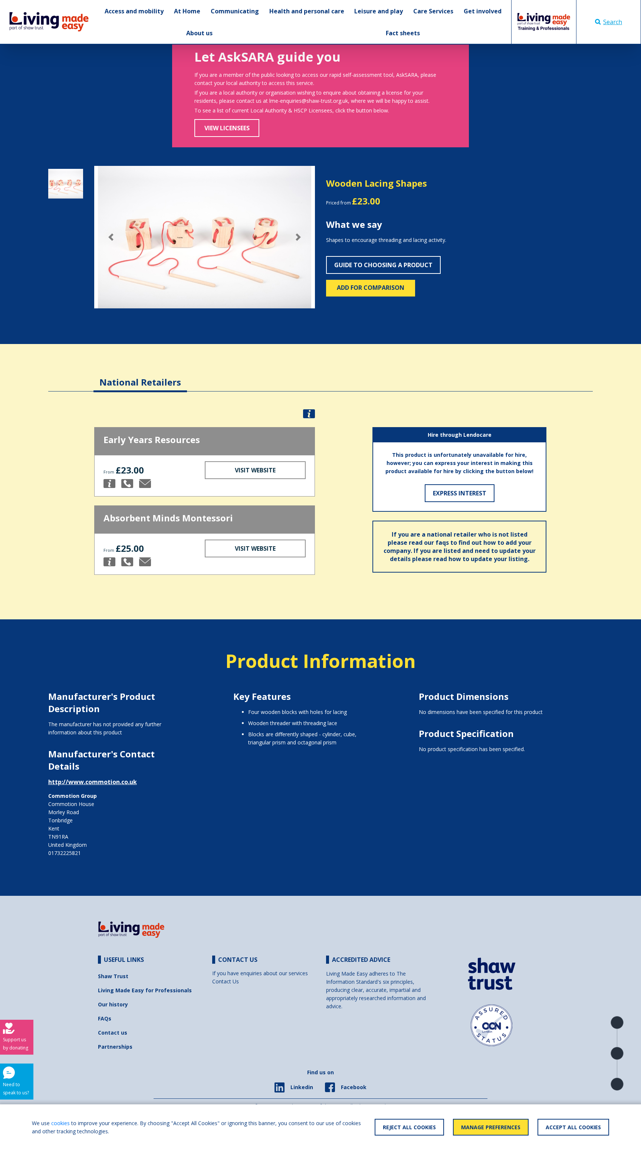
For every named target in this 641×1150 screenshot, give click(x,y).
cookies (60, 1123)
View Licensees (227, 128)
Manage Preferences (490, 1127)
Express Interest (459, 493)
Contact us (112, 1032)
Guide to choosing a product (383, 265)
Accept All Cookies (573, 1127)
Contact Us (225, 981)
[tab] (140, 376)
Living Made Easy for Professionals (145, 990)
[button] (110, 237)
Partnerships (115, 1046)
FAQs (104, 1018)
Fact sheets (403, 33)
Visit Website (255, 470)
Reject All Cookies (409, 1127)
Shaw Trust (113, 976)
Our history (113, 1004)
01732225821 (64, 852)
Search (612, 22)
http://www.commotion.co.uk (92, 782)
